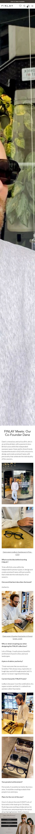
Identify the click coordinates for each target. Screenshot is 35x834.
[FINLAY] (7, 6)
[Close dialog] (34, 813)
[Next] (30, 1)
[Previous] (5, 1)
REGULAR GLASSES (9, 822)
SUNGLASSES (9, 819)
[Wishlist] (20, 6)
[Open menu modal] (32, 6)
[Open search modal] (24, 6)
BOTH (9, 825)
